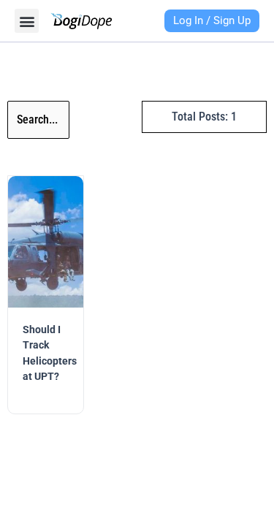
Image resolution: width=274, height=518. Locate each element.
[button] (27, 21)
